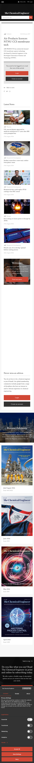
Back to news (10, 88)
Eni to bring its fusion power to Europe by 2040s (17, 220)
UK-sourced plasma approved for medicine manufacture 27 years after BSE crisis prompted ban (16, 131)
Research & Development (14, 158)
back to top (26, 661)
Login (31, 2)
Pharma (9, 127)
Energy (9, 216)
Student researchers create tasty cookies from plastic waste (16, 161)
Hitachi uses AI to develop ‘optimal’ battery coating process (15, 249)
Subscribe (23, 2)
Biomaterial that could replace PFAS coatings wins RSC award (15, 191)
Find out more (17, 279)
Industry (9, 34)
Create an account (17, 79)
